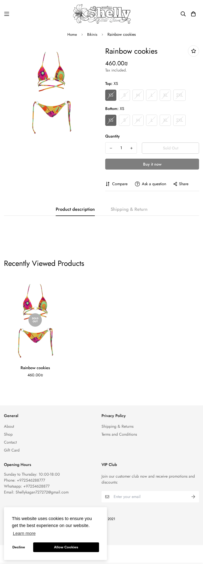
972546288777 (32, 480)
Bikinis (92, 34)
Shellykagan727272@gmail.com (42, 492)
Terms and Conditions (119, 434)
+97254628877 (36, 486)
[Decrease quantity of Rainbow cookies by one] (110, 148)
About (9, 426)
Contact (10, 442)
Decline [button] (18, 547)
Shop (8, 434)
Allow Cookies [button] (66, 547)
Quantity (112, 136)
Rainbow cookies (35, 368)
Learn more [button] (24, 533)
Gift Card (12, 450)
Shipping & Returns (117, 426)
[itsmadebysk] (101, 14)
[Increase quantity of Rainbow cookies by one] (131, 148)
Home (72, 34)
